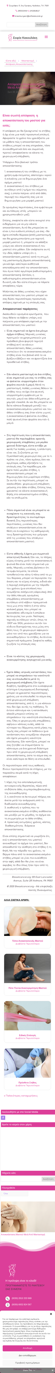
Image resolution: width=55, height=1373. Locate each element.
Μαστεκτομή (30, 92)
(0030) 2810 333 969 (22, 1298)
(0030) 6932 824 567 (22, 1304)
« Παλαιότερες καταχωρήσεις (21, 1096)
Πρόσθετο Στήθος (28, 1083)
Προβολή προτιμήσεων (27, 1363)
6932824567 (35, 11)
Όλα (6, 1194)
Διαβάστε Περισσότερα (28, 944)
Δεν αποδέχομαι (27, 1355)
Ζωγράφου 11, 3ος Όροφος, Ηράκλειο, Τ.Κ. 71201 (29, 6)
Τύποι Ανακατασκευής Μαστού (27, 941)
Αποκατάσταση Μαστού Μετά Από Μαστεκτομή (23, 1234)
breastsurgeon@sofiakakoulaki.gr (29, 16)
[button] (51, 1314)
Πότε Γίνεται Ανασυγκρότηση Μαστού (28, 988)
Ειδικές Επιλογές (27, 1035)
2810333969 (23, 11)
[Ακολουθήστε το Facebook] (3, 1118)
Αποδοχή (27, 1348)
